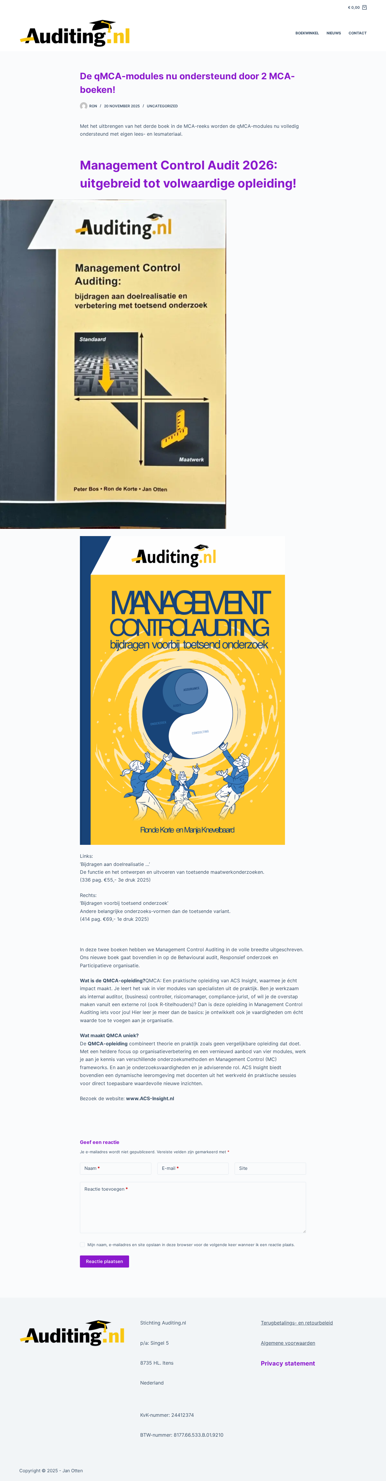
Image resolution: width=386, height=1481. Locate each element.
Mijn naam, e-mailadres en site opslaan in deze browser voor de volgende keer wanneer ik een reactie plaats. (191, 1244)
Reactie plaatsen (104, 1261)
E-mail (170, 1168)
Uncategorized (162, 106)
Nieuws (334, 33)
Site (243, 1168)
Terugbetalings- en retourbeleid (297, 1323)
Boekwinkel (307, 33)
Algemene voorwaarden (288, 1343)
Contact (358, 33)
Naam (92, 1168)
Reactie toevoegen (106, 1189)
